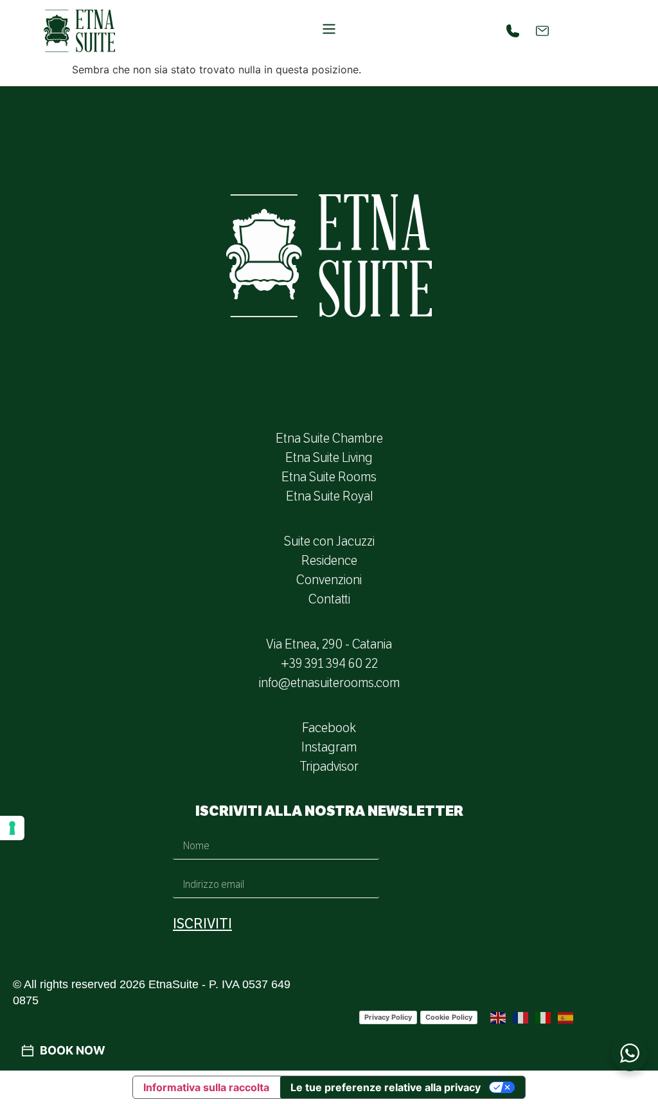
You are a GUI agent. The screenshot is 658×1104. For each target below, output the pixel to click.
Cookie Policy (448, 1017)
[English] (498, 1016)
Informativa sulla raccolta (206, 1087)
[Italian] (543, 1016)
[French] (521, 1016)
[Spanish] (566, 1016)
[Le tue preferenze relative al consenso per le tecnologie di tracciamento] (12, 828)
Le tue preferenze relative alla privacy (385, 1087)
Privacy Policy (388, 1017)
